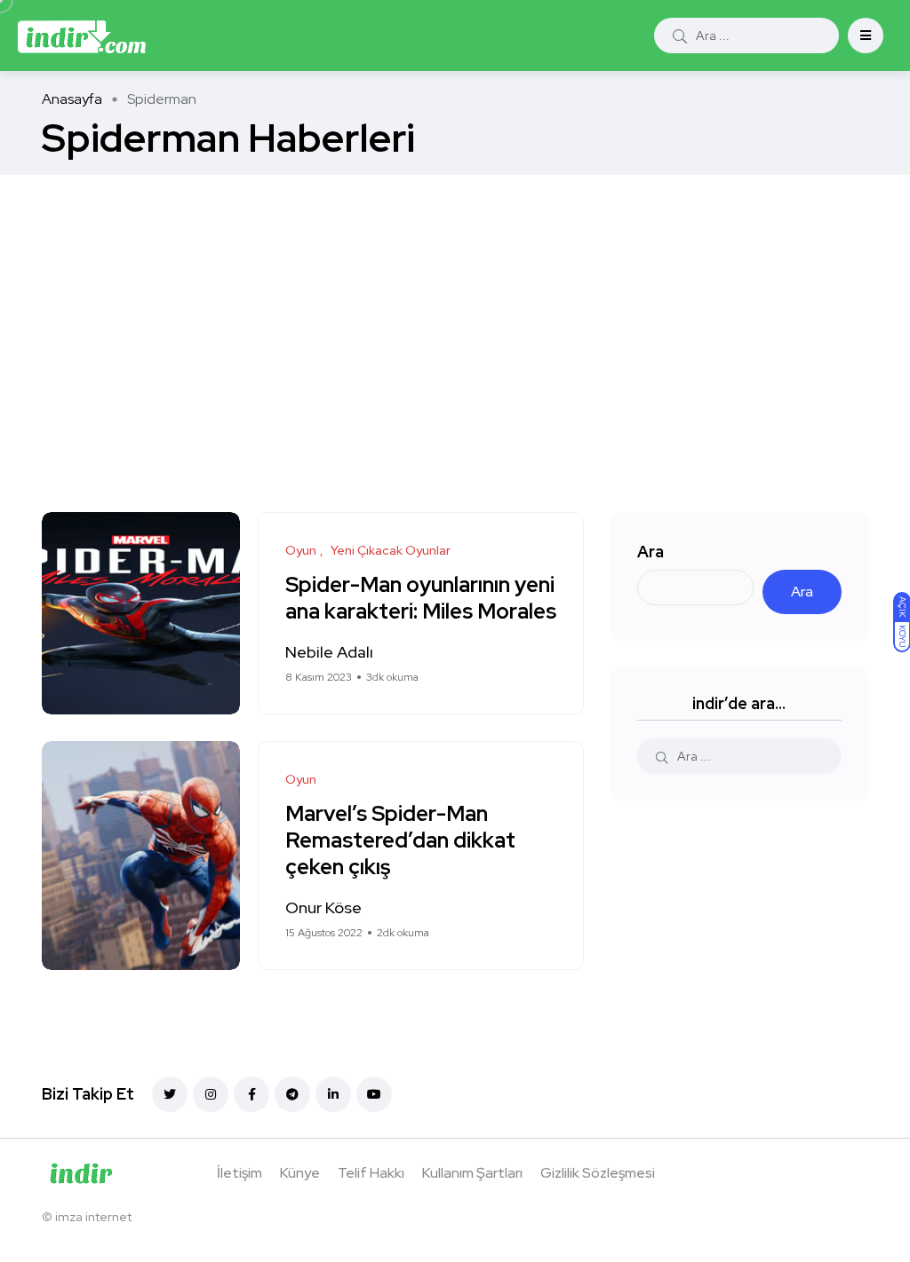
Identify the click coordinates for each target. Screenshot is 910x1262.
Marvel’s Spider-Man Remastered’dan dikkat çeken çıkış (400, 841)
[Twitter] (170, 1094)
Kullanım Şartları (472, 1172)
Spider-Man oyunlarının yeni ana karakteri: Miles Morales (420, 599)
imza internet (93, 1217)
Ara (650, 551)
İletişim (239, 1172)
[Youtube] (374, 1094)
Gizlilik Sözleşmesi (597, 1172)
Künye (300, 1172)
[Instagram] (210, 1094)
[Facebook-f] (251, 1094)
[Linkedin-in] (333, 1094)
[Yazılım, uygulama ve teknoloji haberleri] (82, 35)
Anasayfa (72, 99)
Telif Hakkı (371, 1172)
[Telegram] (292, 1094)
